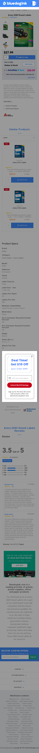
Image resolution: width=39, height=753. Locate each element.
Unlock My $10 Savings (19, 385)
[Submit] (32, 3)
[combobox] (33, 3)
